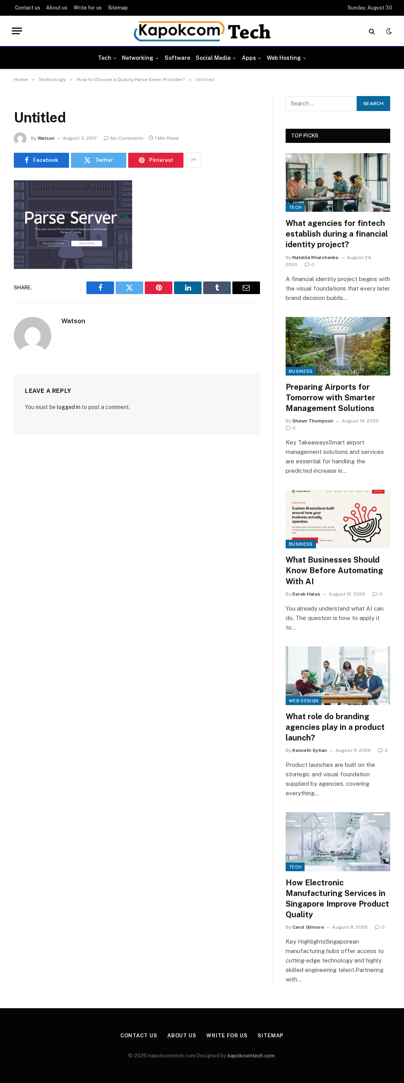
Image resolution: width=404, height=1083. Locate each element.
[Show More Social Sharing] (193, 160)
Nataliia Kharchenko (315, 257)
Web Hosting (284, 58)
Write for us (88, 8)
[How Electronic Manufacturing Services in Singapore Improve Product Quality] (338, 841)
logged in (68, 407)
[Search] (371, 31)
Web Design (303, 700)
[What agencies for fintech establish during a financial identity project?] (338, 182)
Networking (137, 58)
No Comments (127, 138)
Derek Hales (306, 594)
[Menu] (17, 31)
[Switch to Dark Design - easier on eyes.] (388, 31)
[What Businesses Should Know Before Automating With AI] (338, 519)
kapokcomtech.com (251, 1056)
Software (177, 58)
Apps (249, 58)
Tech (104, 58)
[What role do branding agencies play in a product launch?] (338, 675)
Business (301, 371)
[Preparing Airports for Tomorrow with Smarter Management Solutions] (338, 346)
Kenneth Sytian (309, 750)
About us (56, 8)
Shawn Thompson (312, 421)
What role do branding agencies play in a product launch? (335, 727)
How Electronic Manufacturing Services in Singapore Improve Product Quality (337, 899)
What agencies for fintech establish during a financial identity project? (337, 233)
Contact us (27, 8)
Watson (45, 138)
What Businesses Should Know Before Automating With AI (334, 570)
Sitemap (118, 8)
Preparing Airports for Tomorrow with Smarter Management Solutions (330, 397)
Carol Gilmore (308, 927)
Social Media (213, 58)
